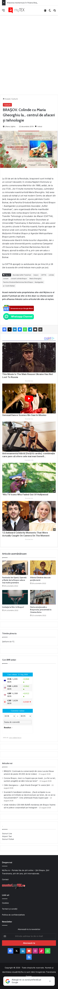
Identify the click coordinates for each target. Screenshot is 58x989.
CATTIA (43, 275)
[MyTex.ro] (17, 10)
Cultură (14, 99)
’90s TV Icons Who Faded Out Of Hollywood (25, 494)
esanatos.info (29, 460)
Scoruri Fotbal (8, 839)
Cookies (5, 903)
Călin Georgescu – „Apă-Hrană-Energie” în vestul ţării (27, 785)
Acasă (7, 99)
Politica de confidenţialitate (13, 915)
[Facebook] (4, 329)
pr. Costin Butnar (9, 286)
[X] (10, 329)
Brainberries (29, 381)
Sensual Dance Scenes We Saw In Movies (24, 415)
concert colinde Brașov (19, 278)
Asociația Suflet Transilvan (22, 275)
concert (5, 278)
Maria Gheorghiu (35, 278)
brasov (36, 275)
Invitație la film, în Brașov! (13, 607)
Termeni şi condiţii (9, 909)
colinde (51, 275)
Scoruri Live (7, 833)
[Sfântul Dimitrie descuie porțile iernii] (43, 567)
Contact (5, 879)
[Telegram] (30, 329)
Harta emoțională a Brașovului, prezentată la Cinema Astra (40, 609)
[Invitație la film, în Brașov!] (15, 597)
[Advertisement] (29, 52)
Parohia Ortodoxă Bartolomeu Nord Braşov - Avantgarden (23, 282)
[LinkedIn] (15, 329)
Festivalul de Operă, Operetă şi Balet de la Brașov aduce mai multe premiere (14, 580)
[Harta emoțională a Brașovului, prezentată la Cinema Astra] (43, 597)
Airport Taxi (7, 836)
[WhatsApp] (25, 329)
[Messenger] (20, 329)
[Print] (40, 329)
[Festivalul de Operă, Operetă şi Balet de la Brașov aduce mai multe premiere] (15, 567)
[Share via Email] (35, 329)
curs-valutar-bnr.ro (15, 737)
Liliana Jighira (10, 126)
